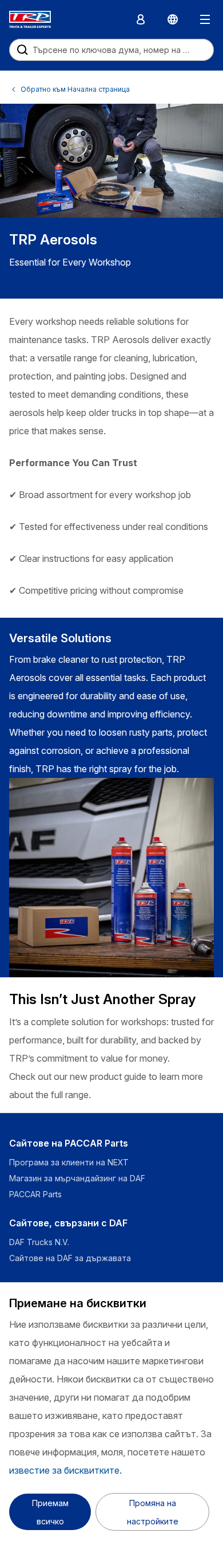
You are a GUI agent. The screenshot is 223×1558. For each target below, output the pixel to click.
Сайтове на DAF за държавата (70, 1258)
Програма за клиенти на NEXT (70, 1162)
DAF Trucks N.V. (39, 1242)
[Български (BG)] (173, 19)
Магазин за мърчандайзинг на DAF (77, 1178)
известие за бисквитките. (65, 1470)
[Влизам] (141, 19)
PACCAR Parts (35, 1194)
